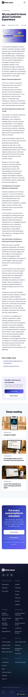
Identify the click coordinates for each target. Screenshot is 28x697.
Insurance (4, 628)
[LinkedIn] (7, 575)
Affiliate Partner (6, 648)
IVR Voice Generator (20, 662)
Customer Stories (6, 672)
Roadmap (4, 675)
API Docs (4, 665)
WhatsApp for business (18, 649)
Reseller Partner (6, 645)
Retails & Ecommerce (5, 614)
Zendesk (17, 584)
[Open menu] (24, 2)
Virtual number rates (20, 642)
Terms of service (12, 692)
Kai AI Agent (5, 591)
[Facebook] (3, 575)
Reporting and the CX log (11, 366)
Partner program (6, 642)
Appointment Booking (18, 632)
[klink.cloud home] (7, 2)
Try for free (14, 391)
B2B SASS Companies (5, 624)
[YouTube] (11, 575)
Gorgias (17, 594)
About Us (4, 679)
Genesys (17, 601)
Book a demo (14, 395)
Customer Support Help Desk (20, 614)
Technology (6, 10)
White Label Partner (7, 651)
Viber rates (18, 653)
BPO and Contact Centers (6, 619)
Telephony (4, 587)
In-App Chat (18, 628)
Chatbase (17, 604)
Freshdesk (18, 587)
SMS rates (17, 645)
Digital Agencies (6, 631)
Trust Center (3, 692)
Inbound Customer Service (20, 624)
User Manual (5, 662)
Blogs (3, 669)
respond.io (18, 597)
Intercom (17, 591)
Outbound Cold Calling (19, 619)
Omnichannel (5, 584)
